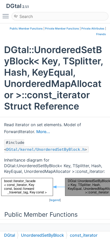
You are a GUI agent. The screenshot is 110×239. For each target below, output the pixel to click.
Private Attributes (92, 28)
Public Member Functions (26, 28)
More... (43, 131)
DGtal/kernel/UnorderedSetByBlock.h (45, 149)
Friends (101, 34)
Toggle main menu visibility (6, 16)
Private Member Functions (62, 28)
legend (55, 200)
